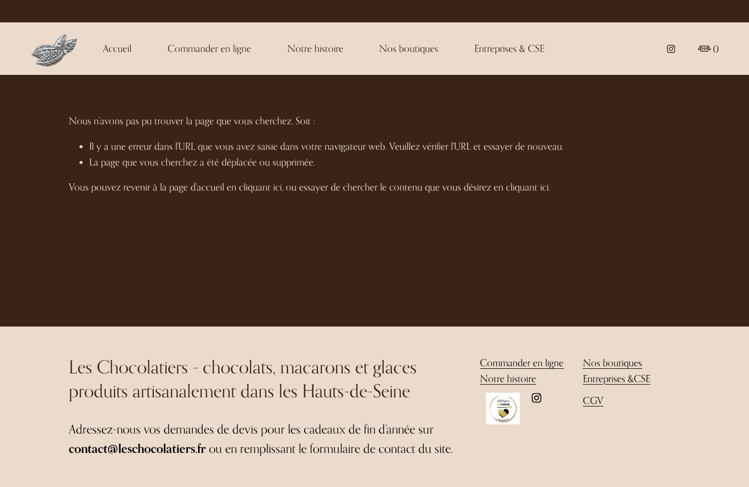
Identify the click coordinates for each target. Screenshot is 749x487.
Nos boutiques (408, 48)
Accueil (117, 48)
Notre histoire (315, 48)
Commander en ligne (209, 48)
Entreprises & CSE (509, 48)
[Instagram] (671, 49)
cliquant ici (260, 187)
